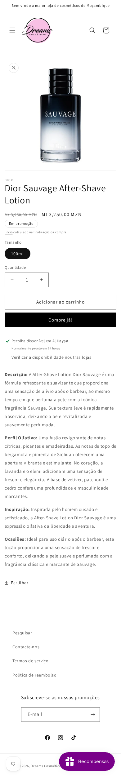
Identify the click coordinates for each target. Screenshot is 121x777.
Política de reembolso (34, 675)
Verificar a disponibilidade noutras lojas (51, 357)
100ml (17, 253)
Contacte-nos (25, 647)
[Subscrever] (93, 714)
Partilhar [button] (19, 582)
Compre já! (60, 320)
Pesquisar (22, 633)
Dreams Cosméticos (47, 766)
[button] (12, 30)
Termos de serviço (30, 661)
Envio (9, 232)
